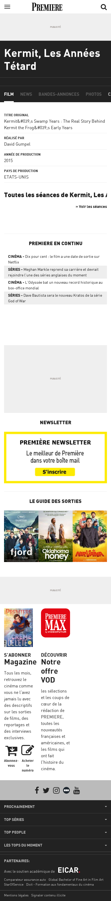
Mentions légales (16, 895)
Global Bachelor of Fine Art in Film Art (75, 880)
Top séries (14, 819)
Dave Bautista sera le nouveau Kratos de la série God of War (55, 298)
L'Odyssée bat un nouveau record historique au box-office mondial (55, 285)
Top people (15, 832)
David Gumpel (17, 144)
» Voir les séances (91, 206)
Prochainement (19, 806)
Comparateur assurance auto (25, 880)
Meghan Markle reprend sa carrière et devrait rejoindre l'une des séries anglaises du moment (53, 272)
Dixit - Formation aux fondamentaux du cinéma (60, 884)
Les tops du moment (23, 845)
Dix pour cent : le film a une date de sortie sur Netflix (54, 259)
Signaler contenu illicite (48, 895)
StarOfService (13, 884)
